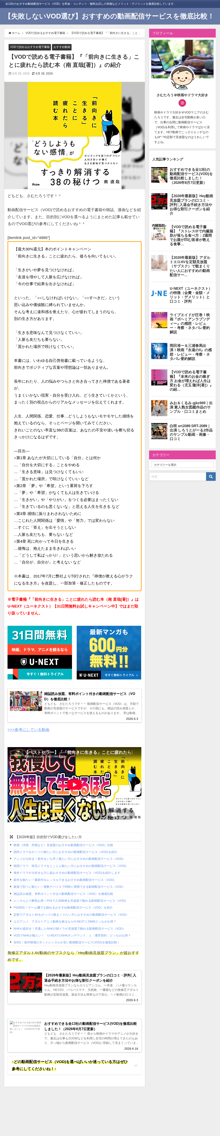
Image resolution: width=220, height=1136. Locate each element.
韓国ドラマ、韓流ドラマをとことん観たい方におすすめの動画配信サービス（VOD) (70, 865)
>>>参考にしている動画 (28, 730)
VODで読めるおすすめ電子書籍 (30, 47)
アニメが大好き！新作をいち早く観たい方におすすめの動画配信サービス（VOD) (68, 858)
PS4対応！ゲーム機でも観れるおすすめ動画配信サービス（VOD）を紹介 (63, 907)
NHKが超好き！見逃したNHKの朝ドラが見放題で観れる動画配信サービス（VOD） (70, 928)
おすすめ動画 (61, 47)
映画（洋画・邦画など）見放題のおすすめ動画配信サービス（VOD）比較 (63, 845)
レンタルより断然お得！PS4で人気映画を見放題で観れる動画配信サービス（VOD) (70, 900)
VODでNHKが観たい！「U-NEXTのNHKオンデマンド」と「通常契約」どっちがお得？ (72, 935)
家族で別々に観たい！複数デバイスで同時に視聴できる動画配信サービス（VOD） (69, 886)
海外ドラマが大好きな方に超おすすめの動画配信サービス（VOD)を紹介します (67, 872)
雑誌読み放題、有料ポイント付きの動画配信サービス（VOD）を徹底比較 (63, 893)
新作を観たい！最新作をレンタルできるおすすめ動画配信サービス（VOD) (64, 879)
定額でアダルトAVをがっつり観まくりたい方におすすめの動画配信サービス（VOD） (71, 914)
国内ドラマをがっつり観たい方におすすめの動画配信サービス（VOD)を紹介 (65, 851)
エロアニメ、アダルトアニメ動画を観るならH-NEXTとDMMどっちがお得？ (65, 921)
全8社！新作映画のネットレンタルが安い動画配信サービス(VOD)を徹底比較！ (67, 942)
